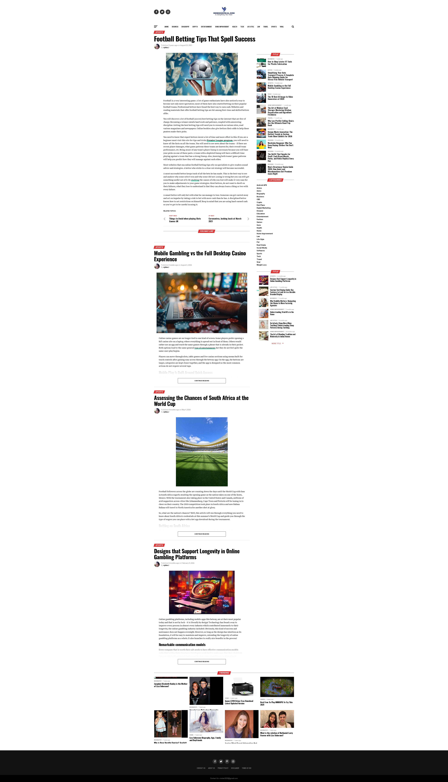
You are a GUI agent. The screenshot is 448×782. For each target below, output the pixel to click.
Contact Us (201, 768)
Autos (259, 191)
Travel (265, 26)
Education (261, 214)
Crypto (195, 26)
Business (175, 26)
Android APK (262, 185)
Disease (260, 211)
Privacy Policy (223, 768)
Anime (166, 26)
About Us (211, 768)
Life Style (250, 26)
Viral (282, 26)
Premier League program (220, 140)
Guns (259, 225)
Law (258, 26)
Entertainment (206, 26)
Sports (274, 26)
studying (195, 180)
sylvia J (166, 47)
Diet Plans (261, 205)
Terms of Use (246, 768)
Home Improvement (222, 26)
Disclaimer (235, 768)
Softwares (261, 251)
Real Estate (261, 245)
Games (259, 222)
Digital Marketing (264, 208)
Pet (258, 242)
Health (234, 26)
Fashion (260, 219)
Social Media (262, 248)
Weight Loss (262, 265)
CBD (258, 199)
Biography (185, 26)
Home (259, 231)
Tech (242, 26)
